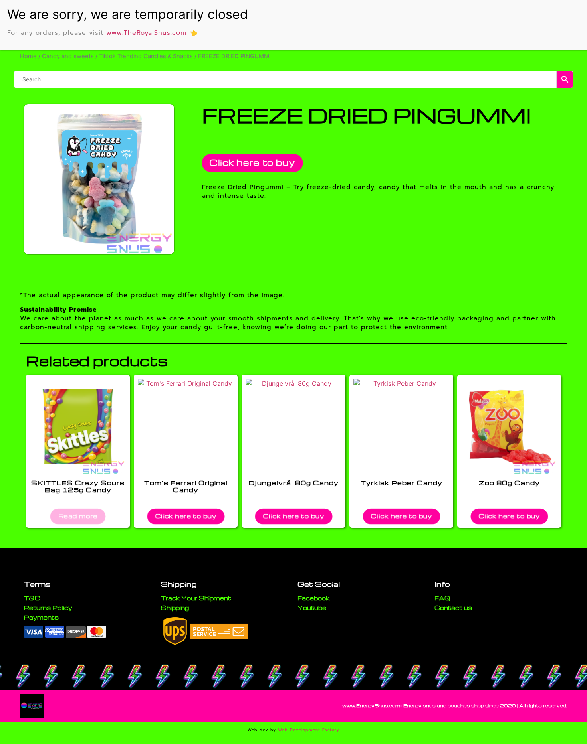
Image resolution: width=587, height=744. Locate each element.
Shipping (175, 607)
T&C (32, 598)
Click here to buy (252, 162)
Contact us (453, 607)
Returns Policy (48, 607)
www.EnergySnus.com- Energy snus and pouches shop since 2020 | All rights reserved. (454, 705)
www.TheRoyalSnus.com (146, 32)
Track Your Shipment (196, 598)
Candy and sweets (68, 56)
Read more (78, 515)
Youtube (311, 607)
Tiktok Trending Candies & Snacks (146, 56)
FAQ (442, 598)
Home (28, 56)
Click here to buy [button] (186, 515)
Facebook (313, 598)
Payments (41, 617)
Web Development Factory (308, 730)
